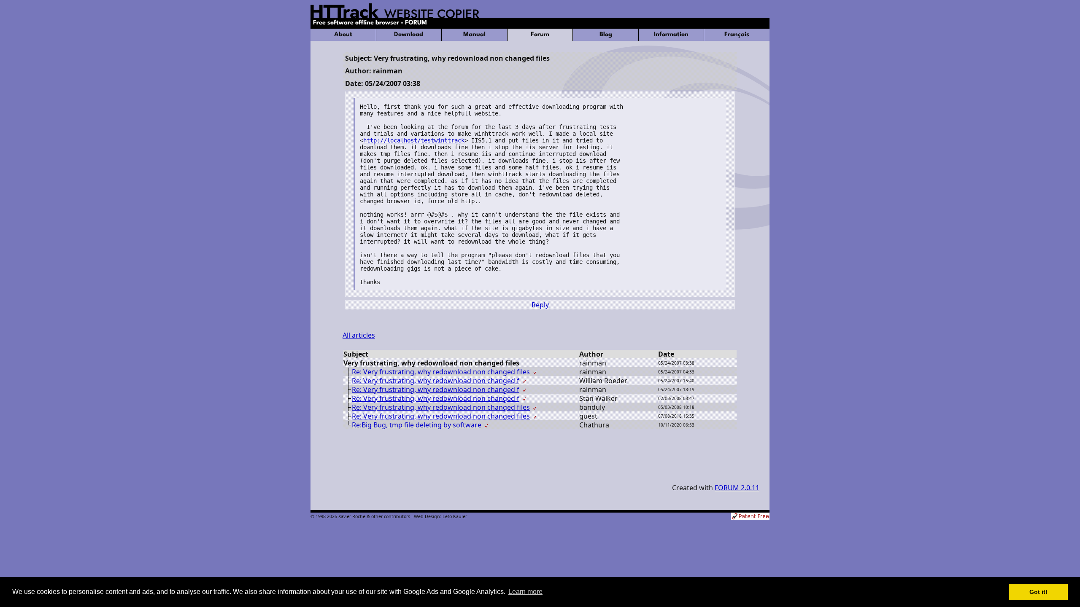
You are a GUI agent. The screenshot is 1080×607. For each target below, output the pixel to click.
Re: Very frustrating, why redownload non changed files (441, 371)
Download (408, 35)
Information (671, 35)
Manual (474, 35)
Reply (540, 304)
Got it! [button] (1038, 591)
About (343, 35)
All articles (359, 335)
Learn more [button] (525, 591)
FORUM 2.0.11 (737, 487)
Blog (605, 35)
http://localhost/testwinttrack (413, 140)
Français (736, 35)
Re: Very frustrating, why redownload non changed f (435, 380)
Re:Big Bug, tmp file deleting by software (416, 425)
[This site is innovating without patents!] (750, 517)
